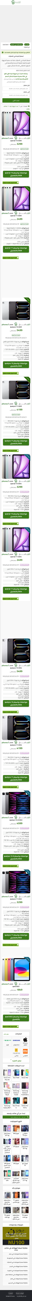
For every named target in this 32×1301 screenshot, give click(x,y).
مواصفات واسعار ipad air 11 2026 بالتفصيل (16, 249)
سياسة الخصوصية (10, 1296)
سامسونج (16, 1045)
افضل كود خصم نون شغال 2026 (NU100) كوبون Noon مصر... (16, 1236)
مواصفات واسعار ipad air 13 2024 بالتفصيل (16, 515)
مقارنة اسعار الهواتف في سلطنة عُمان (16, 1275)
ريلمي (16, 1055)
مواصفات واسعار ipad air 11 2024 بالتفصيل (16, 590)
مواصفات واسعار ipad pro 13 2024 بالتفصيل (16, 703)
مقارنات (11, 1293)
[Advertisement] (16, 24)
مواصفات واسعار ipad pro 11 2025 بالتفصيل (16, 442)
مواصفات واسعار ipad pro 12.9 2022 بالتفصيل (16, 857)
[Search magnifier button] (27, 1116)
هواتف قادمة (19, 1293)
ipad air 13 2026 (16, 140)
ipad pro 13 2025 (16, 326)
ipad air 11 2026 (16, 215)
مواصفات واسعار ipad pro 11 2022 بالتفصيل (16, 936)
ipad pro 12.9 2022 (16, 819)
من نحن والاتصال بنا (21, 1296)
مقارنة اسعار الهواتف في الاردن (18, 1266)
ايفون (25, 1045)
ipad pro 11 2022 (16, 898)
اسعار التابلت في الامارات (17, 45)
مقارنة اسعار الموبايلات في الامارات (17, 1262)
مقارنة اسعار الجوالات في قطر (19, 1279)
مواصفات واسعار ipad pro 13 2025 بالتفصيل (16, 365)
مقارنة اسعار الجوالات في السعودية (17, 1258)
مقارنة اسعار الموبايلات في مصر (18, 1254)
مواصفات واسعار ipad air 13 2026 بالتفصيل (16, 174)
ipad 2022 (16, 986)
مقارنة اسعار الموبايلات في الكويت (17, 1271)
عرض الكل (6, 1034)
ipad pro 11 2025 (16, 406)
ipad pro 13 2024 (16, 667)
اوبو (7, 1045)
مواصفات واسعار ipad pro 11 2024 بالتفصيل (16, 778)
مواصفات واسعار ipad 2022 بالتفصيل (16, 1018)
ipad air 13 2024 (16, 483)
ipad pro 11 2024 (16, 744)
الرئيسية (27, 45)
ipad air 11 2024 (16, 556)
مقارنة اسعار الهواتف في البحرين (18, 1283)
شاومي (25, 1055)
